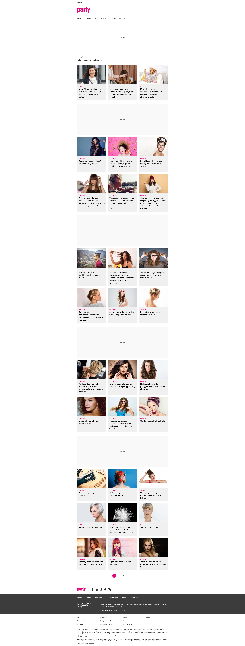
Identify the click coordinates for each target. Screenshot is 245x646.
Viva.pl (148, 617)
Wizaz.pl (148, 621)
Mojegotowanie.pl (105, 621)
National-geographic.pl (106, 624)
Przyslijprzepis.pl (128, 624)
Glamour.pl (80, 621)
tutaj (93, 643)
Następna (126, 576)
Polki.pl (125, 617)
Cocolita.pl (80, 624)
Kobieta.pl (126, 621)
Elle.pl (79, 617)
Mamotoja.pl (103, 617)
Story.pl (148, 624)
